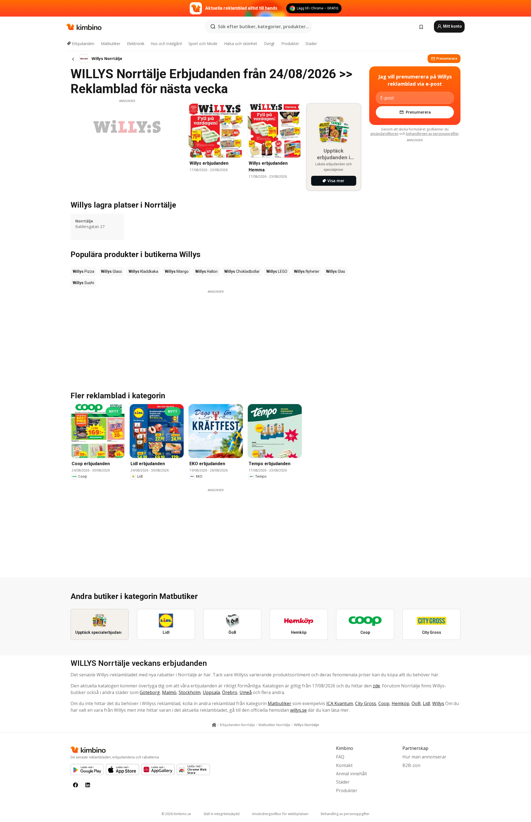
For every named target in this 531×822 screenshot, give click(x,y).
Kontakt (344, 765)
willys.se (298, 710)
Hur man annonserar (424, 757)
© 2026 (176, 813)
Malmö (169, 692)
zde (376, 686)
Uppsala (211, 692)
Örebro (229, 692)
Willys (438, 703)
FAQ (340, 757)
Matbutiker (110, 43)
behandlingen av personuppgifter (432, 133)
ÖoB (416, 703)
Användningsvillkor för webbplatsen (280, 813)
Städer (311, 43)
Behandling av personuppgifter (345, 813)
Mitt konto (452, 26)
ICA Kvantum (339, 703)
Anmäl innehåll (351, 774)
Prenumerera (446, 58)
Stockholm (190, 692)
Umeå (246, 692)
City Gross (365, 703)
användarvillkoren (384, 133)
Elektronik (135, 43)
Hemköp (400, 703)
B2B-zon (411, 765)
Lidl (426, 703)
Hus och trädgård (166, 43)
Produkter (290, 43)
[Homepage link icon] (214, 725)
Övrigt (269, 43)
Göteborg (150, 692)
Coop (383, 703)
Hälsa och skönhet (240, 43)
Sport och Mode (202, 43)
